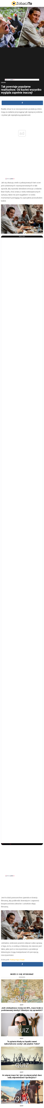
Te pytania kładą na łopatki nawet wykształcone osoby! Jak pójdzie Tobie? (22, 1042)
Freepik (22, 960)
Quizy (21, 1005)
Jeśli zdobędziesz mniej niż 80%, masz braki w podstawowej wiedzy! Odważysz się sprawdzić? (22, 1009)
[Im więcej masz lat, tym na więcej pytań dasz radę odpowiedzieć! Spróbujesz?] (22, 1058)
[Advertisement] (22, 64)
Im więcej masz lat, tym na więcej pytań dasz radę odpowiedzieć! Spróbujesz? (22, 1076)
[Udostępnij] (22, 103)
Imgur (17, 960)
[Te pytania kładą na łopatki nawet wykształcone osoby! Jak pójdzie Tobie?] (22, 1024)
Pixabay (12, 960)
